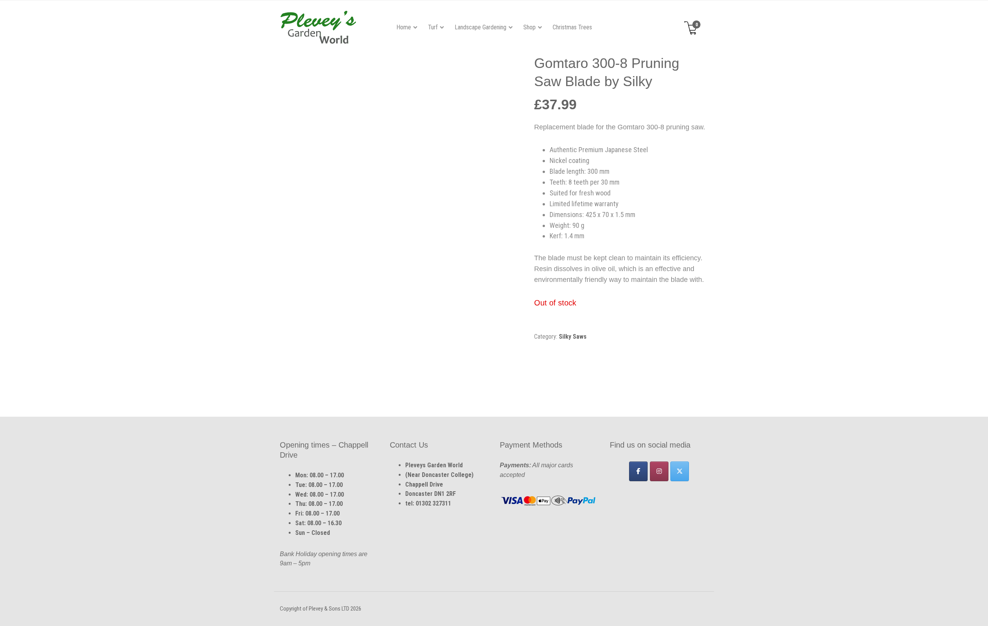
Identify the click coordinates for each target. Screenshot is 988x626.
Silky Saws (573, 336)
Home (403, 27)
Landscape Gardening (480, 27)
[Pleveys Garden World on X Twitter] (679, 471)
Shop (529, 27)
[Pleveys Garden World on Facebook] (638, 471)
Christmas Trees (572, 27)
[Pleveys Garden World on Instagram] (659, 471)
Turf (433, 27)
